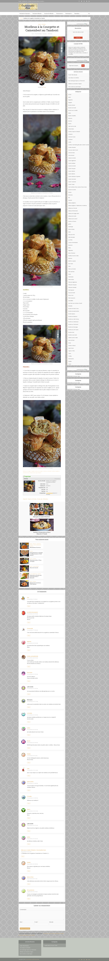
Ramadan (76, 13)
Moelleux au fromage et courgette (29, 471)
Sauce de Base (36, 566)
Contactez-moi (25, 1)
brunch (34, 472)
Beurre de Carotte (34, 567)
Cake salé (40, 499)
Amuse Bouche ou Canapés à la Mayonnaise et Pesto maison (36, 554)
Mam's (28, 809)
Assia (45, 33)
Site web (51, 922)
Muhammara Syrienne (35, 547)
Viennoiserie (59, 13)
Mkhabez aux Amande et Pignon (75, 83)
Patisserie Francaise (24, 13)
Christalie (29, 796)
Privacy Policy (36, 959)
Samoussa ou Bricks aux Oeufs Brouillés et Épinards (36, 576)
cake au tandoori (30, 472)
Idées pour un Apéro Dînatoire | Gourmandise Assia (33, 850)
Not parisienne (30, 890)
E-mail (36, 922)
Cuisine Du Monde (48, 13)
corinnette (29, 713)
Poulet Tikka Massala (72, 74)
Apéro (39, 24)
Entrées (44, 24)
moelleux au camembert (47, 471)
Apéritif (25, 499)
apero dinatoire (38, 472)
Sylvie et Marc (30, 781)
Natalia (28, 754)
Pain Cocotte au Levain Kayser (74, 86)
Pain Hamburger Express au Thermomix (76, 80)
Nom (21, 922)
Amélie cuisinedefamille (32, 656)
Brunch (34, 543)
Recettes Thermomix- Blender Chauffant (36, 1)
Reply (29, 606)
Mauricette (29, 672)
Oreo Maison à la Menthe (73, 77)
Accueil (20, 1)
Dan (28, 597)
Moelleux (46, 499)
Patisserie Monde (37, 13)
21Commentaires (38, 33)
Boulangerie (68, 13)
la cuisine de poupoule (32, 612)
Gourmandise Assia (29, 959)
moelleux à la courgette (39, 471)
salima (28, 728)
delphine (29, 641)
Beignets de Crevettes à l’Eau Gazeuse (35, 583)
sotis (28, 768)
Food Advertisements (80, 60)
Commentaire (23, 909)
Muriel (28, 741)
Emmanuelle (30, 628)
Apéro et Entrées (33, 499)
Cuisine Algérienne (33, 573)
